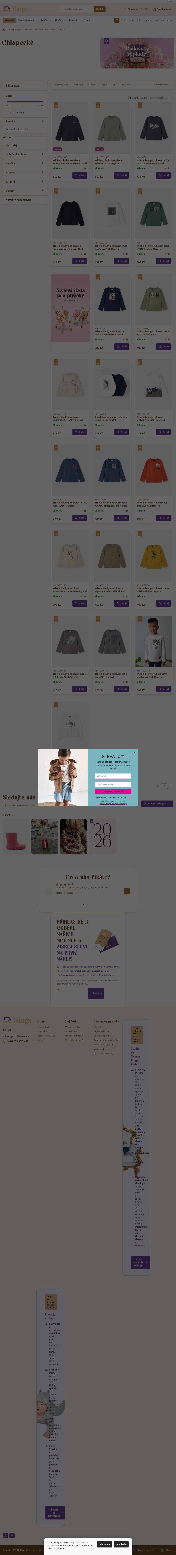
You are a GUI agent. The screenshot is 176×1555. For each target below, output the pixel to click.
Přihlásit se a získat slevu (113, 792)
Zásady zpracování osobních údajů (113, 804)
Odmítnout (104, 1544)
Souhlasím (121, 1544)
